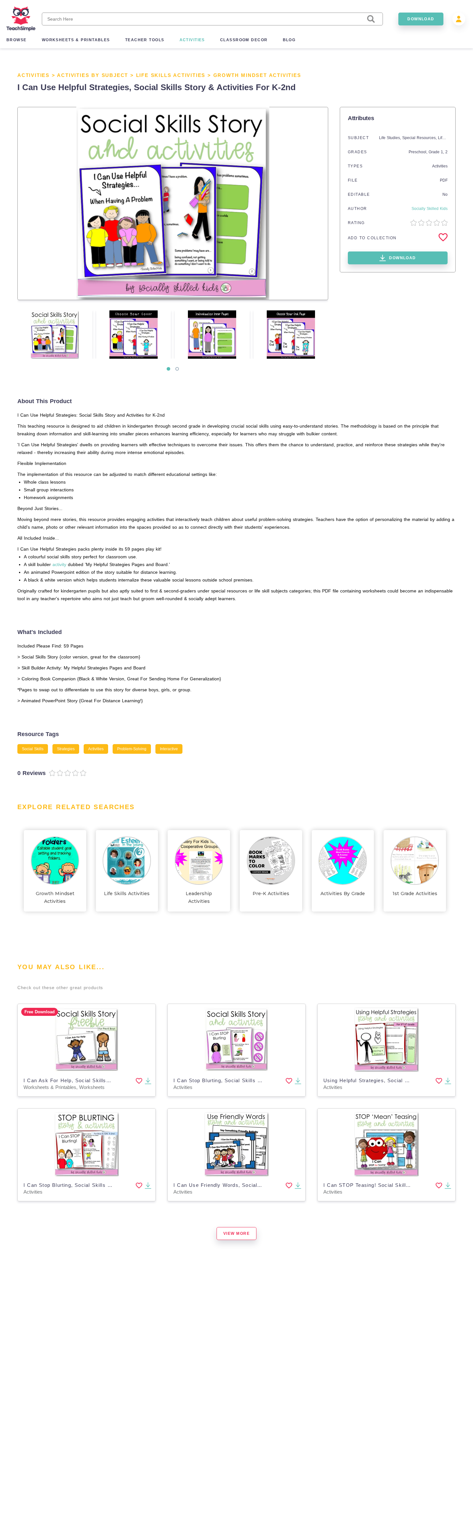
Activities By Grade (342, 893)
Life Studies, (390, 138)
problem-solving (131, 749)
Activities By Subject (92, 75)
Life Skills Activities (171, 75)
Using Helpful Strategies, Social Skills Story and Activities (396, 1080)
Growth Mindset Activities (257, 75)
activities (192, 40)
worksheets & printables (76, 40)
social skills (32, 749)
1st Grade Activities (415, 893)
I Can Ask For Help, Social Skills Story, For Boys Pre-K (93, 1080)
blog (289, 40)
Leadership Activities (199, 897)
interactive (169, 749)
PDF (444, 180)
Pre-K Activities (271, 893)
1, (443, 152)
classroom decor (244, 40)
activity (59, 564)
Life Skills (446, 138)
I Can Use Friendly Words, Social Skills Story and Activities (248, 1185)
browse (16, 40)
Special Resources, (420, 138)
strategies (66, 749)
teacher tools (144, 40)
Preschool (417, 152)
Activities (33, 75)
